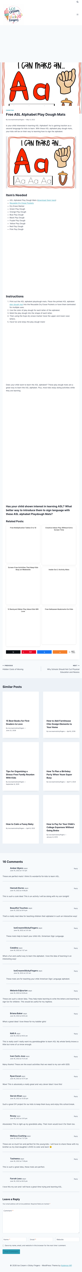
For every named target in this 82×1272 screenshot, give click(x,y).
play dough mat (16, 304)
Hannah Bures (17, 888)
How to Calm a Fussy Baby (20, 824)
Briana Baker (16, 1013)
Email (33, 1239)
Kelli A (13, 1033)
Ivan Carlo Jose (17, 1056)
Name (7, 1239)
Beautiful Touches (19, 908)
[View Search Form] (77, 2)
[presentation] (21, 704)
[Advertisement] (41, 41)
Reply (76, 868)
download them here (47, 200)
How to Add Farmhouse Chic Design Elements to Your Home (59, 724)
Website (60, 1239)
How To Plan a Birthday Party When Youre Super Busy (59, 774)
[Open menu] (77, 14)
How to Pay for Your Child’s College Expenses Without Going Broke (61, 827)
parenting (10, 110)
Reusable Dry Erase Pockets (22, 203)
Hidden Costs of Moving (13, 667)
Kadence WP (66, 1265)
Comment (8, 1211)
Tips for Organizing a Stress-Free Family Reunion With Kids (20, 774)
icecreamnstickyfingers (16, 119)
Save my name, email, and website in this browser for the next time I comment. (35, 1245)
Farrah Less (16, 1178)
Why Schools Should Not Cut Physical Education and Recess (63, 669)
